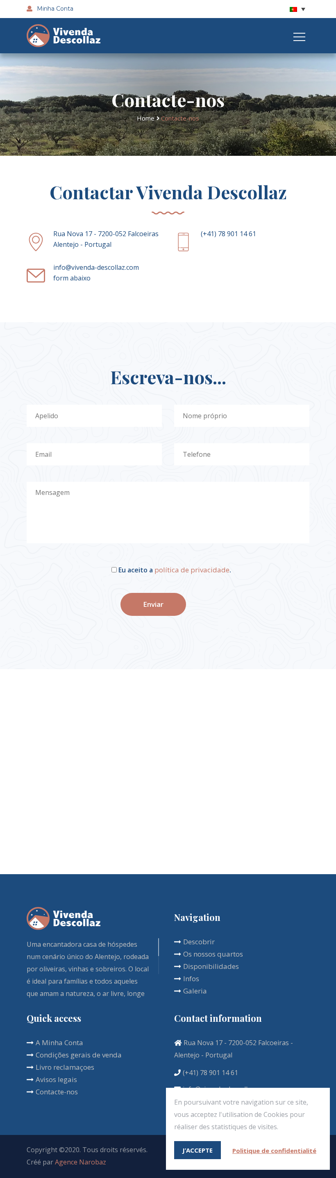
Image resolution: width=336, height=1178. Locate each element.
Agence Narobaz (80, 1162)
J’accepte (197, 1150)
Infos (191, 978)
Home (145, 118)
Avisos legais (56, 1079)
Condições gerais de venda (79, 1055)
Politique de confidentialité (274, 1150)
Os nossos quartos (213, 954)
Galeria (195, 991)
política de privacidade (191, 569)
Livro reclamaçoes (65, 1067)
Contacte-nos (57, 1091)
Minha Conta (54, 8)
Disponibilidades (211, 966)
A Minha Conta (59, 1042)
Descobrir (199, 941)
